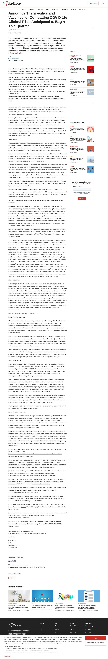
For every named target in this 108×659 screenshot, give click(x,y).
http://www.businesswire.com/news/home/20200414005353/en (26, 567)
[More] (25, 9)
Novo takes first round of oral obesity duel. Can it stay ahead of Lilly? (78, 169)
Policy (72, 66)
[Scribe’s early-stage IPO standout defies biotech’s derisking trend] (42, 596)
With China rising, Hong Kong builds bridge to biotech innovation (77, 159)
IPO (32, 603)
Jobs (47, 9)
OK (96, 638)
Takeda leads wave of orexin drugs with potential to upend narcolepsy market (77, 149)
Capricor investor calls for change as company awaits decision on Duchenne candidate (78, 59)
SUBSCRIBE (93, 3)
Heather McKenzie (74, 62)
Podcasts (32, 9)
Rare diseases (59, 603)
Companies (55, 9)
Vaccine (35, 490)
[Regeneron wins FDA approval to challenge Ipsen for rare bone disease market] (65, 596)
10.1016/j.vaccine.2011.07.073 (41, 484)
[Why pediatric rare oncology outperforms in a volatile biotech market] (90, 129)
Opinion (72, 126)
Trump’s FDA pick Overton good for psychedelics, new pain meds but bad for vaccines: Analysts (78, 139)
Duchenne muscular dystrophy (75, 56)
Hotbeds (65, 9)
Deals (71, 79)
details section (54, 652)
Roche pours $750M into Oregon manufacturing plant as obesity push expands (18, 607)
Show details (7, 656)
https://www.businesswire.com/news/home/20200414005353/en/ (27, 533)
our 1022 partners (13, 637)
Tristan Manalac (73, 172)
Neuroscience (74, 146)
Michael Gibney (73, 84)
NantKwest (37, 107)
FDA (71, 136)
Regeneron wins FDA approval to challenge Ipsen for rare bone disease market (64, 607)
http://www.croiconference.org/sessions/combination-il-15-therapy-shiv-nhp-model (32, 475)
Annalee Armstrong (74, 162)
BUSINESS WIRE (27, 107)
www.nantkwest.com (14, 310)
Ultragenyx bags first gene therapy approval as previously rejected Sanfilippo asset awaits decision (87, 607)
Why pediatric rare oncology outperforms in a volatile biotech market (77, 129)
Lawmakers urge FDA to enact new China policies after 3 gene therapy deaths (77, 70)
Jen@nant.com (12, 545)
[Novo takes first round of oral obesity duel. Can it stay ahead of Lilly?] (90, 169)
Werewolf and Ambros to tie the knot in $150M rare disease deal (77, 82)
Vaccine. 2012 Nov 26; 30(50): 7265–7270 (51, 498)
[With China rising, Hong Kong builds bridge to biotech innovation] (90, 159)
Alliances (12, 577)
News (22, 9)
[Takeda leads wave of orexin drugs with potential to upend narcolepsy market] (90, 149)
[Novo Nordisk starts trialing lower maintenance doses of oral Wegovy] (90, 92)
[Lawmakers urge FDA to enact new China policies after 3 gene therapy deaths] (90, 69)
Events (40, 9)
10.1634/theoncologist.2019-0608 (20, 518)
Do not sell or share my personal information (95, 643)
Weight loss (73, 89)
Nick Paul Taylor (73, 95)
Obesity (72, 166)
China (71, 156)
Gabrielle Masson (73, 72)
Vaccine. (23, 507)
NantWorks (20, 307)
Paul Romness (73, 132)
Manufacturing (12, 603)
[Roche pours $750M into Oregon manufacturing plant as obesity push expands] (19, 596)
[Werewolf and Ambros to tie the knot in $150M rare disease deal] (90, 82)
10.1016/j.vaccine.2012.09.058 (33, 501)
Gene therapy (82, 603)
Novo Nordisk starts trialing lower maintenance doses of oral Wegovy (78, 92)
